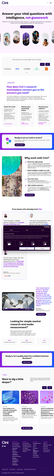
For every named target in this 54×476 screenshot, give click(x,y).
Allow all (42, 248)
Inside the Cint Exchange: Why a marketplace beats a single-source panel (29, 411)
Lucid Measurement (24, 123)
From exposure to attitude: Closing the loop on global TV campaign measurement (10, 412)
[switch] (21, 244)
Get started (30, 195)
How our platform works (27, 26)
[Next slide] (47, 64)
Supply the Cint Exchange (42, 123)
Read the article (41, 314)
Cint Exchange (7, 123)
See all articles (28, 428)
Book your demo (19, 144)
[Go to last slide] (42, 64)
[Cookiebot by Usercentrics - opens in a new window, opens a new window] (45, 227)
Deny (27, 248)
